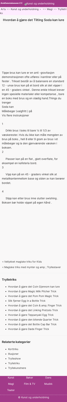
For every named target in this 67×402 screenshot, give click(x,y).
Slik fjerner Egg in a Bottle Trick (27, 300)
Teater (11, 390)
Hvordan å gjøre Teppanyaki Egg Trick (31, 314)
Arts (3, 9)
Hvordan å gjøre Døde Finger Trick (29, 329)
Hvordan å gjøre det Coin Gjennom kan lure (34, 286)
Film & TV (29, 383)
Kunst (11, 377)
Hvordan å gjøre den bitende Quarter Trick (33, 319)
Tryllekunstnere (17, 367)
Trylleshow (14, 358)
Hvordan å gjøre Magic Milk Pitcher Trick (32, 291)
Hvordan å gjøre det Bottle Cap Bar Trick (32, 324)
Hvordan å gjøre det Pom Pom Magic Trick (33, 296)
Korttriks (13, 349)
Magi (50, 9)
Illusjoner (13, 353)
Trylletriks (14, 363)
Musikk (48, 383)
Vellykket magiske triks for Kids (23, 261)
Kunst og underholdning (40, 3)
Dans (48, 377)
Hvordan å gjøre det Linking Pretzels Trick (33, 310)
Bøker (29, 377)
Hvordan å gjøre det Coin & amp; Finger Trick (35, 305)
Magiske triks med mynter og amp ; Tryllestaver (33, 267)
